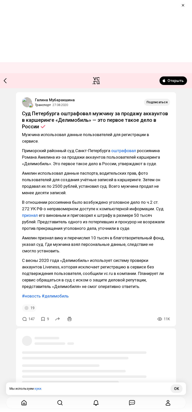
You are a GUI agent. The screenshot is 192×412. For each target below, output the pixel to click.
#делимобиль (55, 295)
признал (30, 215)
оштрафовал (123, 150)
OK (176, 388)
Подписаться (157, 102)
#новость (31, 295)
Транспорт (43, 105)
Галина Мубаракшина (55, 100)
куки (37, 388)
